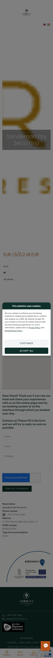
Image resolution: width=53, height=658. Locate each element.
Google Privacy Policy (13, 331)
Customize (26, 343)
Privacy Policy (34, 328)
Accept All (26, 350)
